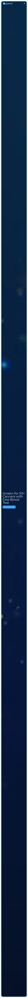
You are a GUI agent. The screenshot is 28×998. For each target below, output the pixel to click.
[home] (11, 3)
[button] (24, 3)
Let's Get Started (9, 507)
